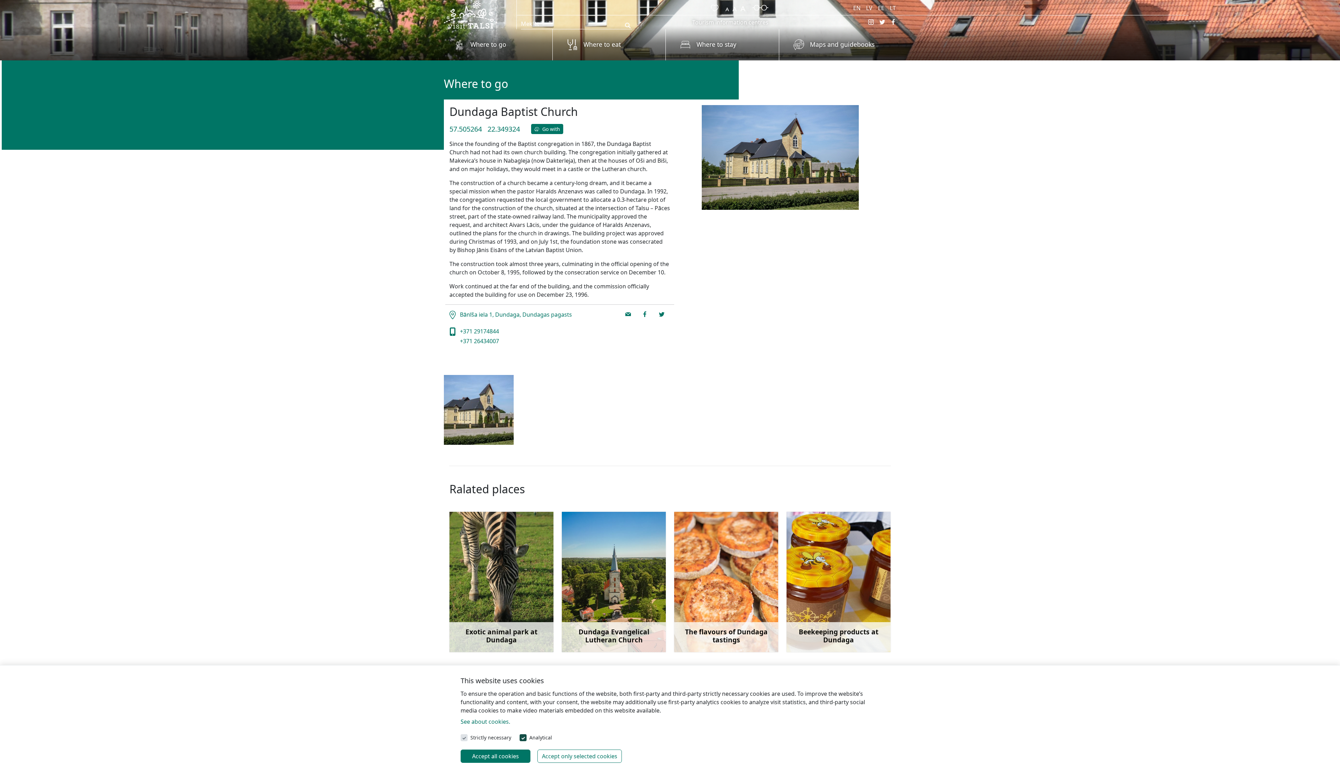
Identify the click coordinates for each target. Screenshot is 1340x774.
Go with (550, 129)
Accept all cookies (495, 756)
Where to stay (716, 44)
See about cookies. (485, 721)
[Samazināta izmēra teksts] (727, 7)
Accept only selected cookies (579, 756)
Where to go (488, 44)
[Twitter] (882, 22)
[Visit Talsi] (470, 14)
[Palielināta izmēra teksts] (742, 7)
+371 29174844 (479, 331)
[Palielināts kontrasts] (760, 7)
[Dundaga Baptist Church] (479, 410)
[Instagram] (871, 22)
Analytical (540, 737)
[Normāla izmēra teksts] (734, 7)
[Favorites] (713, 7)
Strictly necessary (490, 737)
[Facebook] (893, 22)
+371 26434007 (479, 341)
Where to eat (602, 44)
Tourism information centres (730, 22)
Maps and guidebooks (842, 44)
